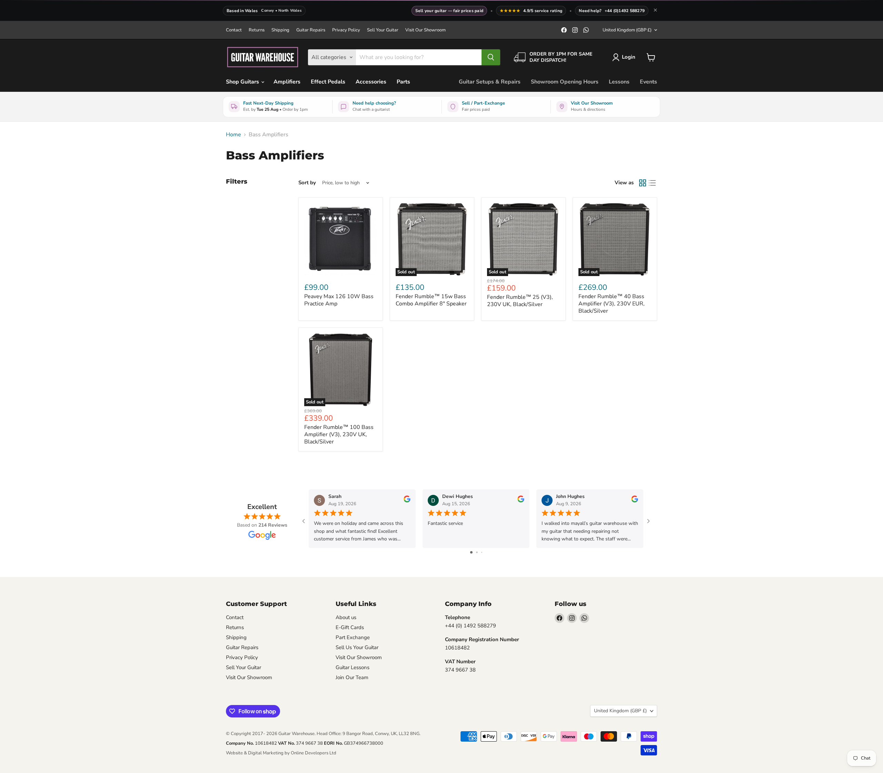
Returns (257, 30)
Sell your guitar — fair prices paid (449, 10)
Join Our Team (352, 677)
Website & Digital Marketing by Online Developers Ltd (281, 753)
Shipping (280, 30)
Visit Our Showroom (425, 30)
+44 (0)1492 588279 (625, 10)
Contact (234, 30)
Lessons (619, 82)
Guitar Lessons (352, 667)
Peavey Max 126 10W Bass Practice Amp (339, 300)
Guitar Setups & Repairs (489, 82)
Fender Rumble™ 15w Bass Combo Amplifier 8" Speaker (431, 300)
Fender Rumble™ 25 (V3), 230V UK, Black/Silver (520, 300)
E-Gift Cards (350, 627)
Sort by (307, 183)
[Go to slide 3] (481, 552)
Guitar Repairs (310, 30)
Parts (403, 82)
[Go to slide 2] (477, 552)
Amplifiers (287, 82)
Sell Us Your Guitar (357, 647)
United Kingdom (627, 30)
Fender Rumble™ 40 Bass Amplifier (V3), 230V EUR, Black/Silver (611, 304)
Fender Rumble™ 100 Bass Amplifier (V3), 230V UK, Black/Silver (339, 434)
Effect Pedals (328, 82)
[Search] (491, 57)
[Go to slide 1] (471, 552)
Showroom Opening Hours (564, 82)
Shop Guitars (243, 82)
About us (346, 617)
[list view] (652, 183)
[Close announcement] (655, 10)
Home (233, 134)
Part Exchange (353, 637)
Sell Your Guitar (382, 30)
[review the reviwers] (407, 501)
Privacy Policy (346, 30)
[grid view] (642, 183)
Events (648, 82)
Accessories (371, 82)
